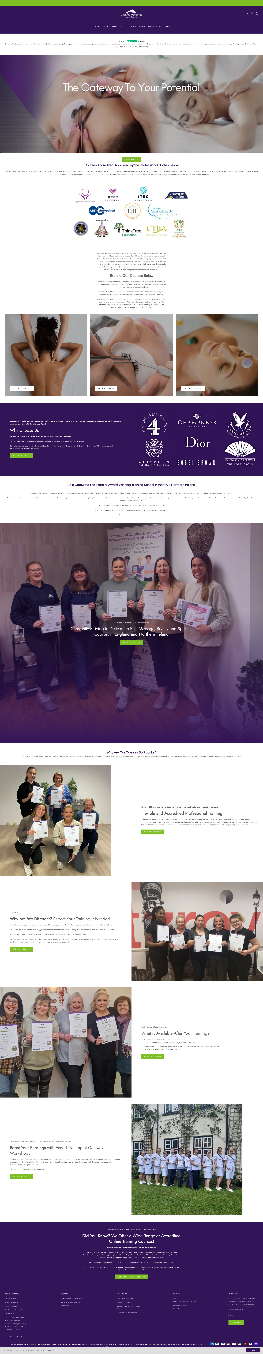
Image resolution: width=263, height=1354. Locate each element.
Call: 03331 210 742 (180, 1305)
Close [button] (253, 1350)
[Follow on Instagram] (11, 1337)
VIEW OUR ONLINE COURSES (131, 1277)
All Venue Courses (11, 1298)
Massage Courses (22, 389)
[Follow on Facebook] (6, 1337)
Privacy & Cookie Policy (125, 1302)
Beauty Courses (106, 389)
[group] (131, 104)
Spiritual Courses (193, 389)
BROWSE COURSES (131, 160)
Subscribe (236, 1322)
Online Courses (10, 1313)
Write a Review (178, 1309)
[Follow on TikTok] (22, 1337)
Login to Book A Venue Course (72, 1298)
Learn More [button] (51, 1350)
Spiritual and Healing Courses (16, 1310)
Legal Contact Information (127, 1312)
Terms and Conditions (125, 1298)
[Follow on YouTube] (17, 1337)
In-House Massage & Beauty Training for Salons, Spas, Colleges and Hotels (15, 1326)
